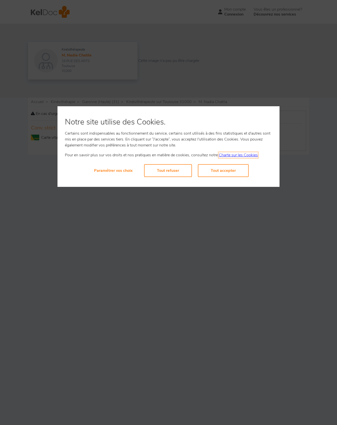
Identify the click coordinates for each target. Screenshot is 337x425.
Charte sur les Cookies (238, 155)
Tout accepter (223, 170)
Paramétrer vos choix (113, 170)
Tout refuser (168, 170)
